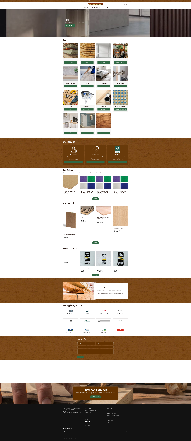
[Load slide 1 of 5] (91, 38)
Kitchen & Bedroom (103, 85)
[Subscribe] (80, 431)
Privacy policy (82, 438)
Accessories (103, 109)
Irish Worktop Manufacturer (87, 332)
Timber (86, 62)
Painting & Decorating (86, 109)
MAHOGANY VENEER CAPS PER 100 (70, 261)
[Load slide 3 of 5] (94, 38)
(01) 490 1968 (89, 408)
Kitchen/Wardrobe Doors (120, 323)
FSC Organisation (104, 332)
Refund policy (77, 438)
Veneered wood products (87, 323)
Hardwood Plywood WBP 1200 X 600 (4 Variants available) (103, 218)
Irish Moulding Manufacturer (71, 313)
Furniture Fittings (119, 85)
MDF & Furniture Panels (103, 313)
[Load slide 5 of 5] (97, 38)
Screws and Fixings (120, 332)
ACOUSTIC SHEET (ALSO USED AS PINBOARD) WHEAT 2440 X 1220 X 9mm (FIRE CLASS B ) (103, 192)
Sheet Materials (70, 62)
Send (80, 357)
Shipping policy (92, 438)
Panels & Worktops (70, 85)
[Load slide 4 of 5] (95, 38)
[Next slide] (100, 38)
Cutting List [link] (73, 162)
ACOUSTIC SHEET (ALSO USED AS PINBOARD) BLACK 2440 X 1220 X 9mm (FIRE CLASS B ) (87, 192)
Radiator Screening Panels (119, 109)
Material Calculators (95, 396)
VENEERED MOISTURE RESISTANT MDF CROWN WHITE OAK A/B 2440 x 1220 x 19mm (120, 228)
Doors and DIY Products (87, 313)
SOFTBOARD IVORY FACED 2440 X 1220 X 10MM (70, 192)
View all (95, 198)
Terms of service (87, 438)
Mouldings (103, 62)
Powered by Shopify (72, 438)
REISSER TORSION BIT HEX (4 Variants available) (86, 268)
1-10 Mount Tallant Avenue (90, 412)
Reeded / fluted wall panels (71, 323)
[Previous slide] (89, 38)
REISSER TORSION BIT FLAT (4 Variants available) (102, 268)
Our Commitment (117, 162)
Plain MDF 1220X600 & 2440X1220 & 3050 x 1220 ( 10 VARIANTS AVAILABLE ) (87, 217)
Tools (70, 109)
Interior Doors (86, 132)
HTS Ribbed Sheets (156, 25)
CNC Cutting (70, 132)
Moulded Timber (109, 411)
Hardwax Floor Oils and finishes (71, 332)
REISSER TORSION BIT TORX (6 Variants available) (119, 268)
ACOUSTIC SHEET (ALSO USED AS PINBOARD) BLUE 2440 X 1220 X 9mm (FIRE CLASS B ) (120, 192)
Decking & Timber (119, 62)
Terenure (87, 414)
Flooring (86, 85)
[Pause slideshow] (102, 38)
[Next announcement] (127, 1)
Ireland (86, 419)
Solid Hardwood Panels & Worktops (113, 415)
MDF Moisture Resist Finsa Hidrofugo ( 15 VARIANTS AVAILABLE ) (70, 235)
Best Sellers (95, 162)
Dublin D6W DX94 (88, 417)
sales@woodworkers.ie (92, 410)
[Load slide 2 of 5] (93, 38)
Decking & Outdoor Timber (111, 413)
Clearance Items (103, 132)
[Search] (124, 4)
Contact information (97, 438)
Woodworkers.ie (67, 438)
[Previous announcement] (63, 1)
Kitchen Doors (103, 323)
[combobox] (117, 4)
